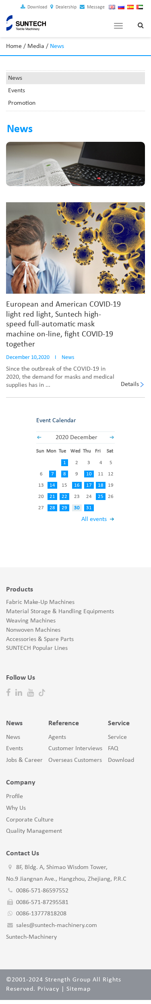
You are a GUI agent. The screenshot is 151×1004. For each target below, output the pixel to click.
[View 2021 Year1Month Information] (112, 437)
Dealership (65, 7)
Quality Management (34, 831)
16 (77, 485)
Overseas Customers (75, 760)
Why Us (16, 808)
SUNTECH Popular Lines (37, 648)
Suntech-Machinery (31, 937)
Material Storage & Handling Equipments (60, 611)
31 (89, 507)
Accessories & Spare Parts (40, 639)
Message (95, 7)
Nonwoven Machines (33, 630)
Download (36, 7)
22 (64, 496)
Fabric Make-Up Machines (40, 602)
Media (35, 46)
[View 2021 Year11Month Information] (39, 437)
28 (52, 507)
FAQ (113, 748)
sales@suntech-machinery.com (56, 925)
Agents (57, 737)
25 (100, 496)
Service (117, 737)
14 (52, 485)
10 (89, 474)
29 (64, 507)
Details (130, 384)
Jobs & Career (24, 760)
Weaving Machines (31, 621)
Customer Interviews (75, 748)
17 (89, 485)
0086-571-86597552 (42, 891)
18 (100, 485)
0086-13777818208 (41, 914)
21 (52, 496)
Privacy (48, 989)
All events (94, 519)
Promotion (21, 103)
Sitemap (78, 989)
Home (14, 46)
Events (16, 90)
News (15, 78)
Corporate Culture (30, 820)
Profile (14, 796)
